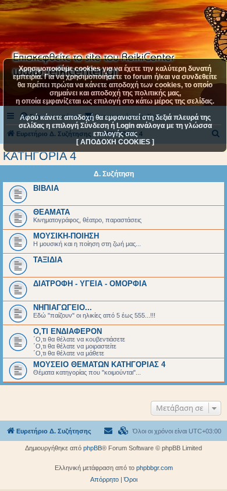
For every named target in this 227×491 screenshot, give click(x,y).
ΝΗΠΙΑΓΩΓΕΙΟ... (62, 307)
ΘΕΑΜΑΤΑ (51, 212)
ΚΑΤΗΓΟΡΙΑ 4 (39, 156)
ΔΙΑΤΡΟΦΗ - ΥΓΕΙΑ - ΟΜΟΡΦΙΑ (90, 283)
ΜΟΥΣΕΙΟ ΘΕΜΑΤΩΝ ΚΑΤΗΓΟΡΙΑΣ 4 (99, 364)
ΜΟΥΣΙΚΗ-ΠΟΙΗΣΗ (66, 236)
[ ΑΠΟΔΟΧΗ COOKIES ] (115, 142)
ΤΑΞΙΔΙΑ (47, 259)
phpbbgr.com (154, 467)
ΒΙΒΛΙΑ (46, 188)
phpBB (92, 447)
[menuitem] (123, 431)
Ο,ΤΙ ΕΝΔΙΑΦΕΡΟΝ (67, 331)
